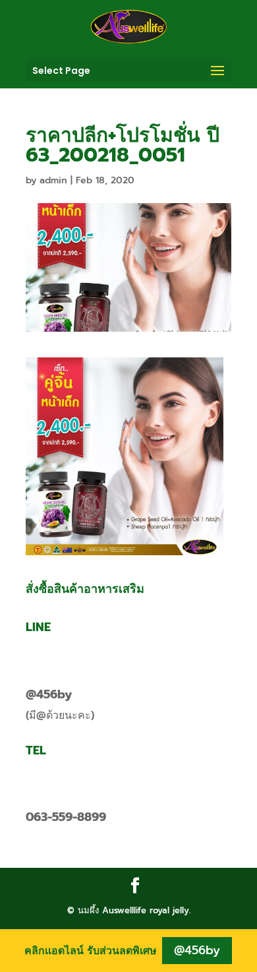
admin (53, 180)
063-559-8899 (66, 817)
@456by (49, 694)
